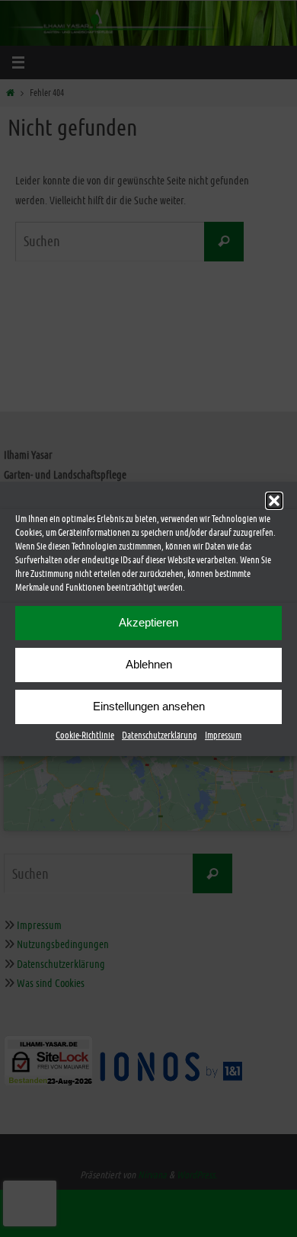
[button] (274, 500)
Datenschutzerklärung (159, 735)
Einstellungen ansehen (149, 706)
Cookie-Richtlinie (85, 735)
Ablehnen (149, 664)
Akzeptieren (148, 622)
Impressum (223, 735)
